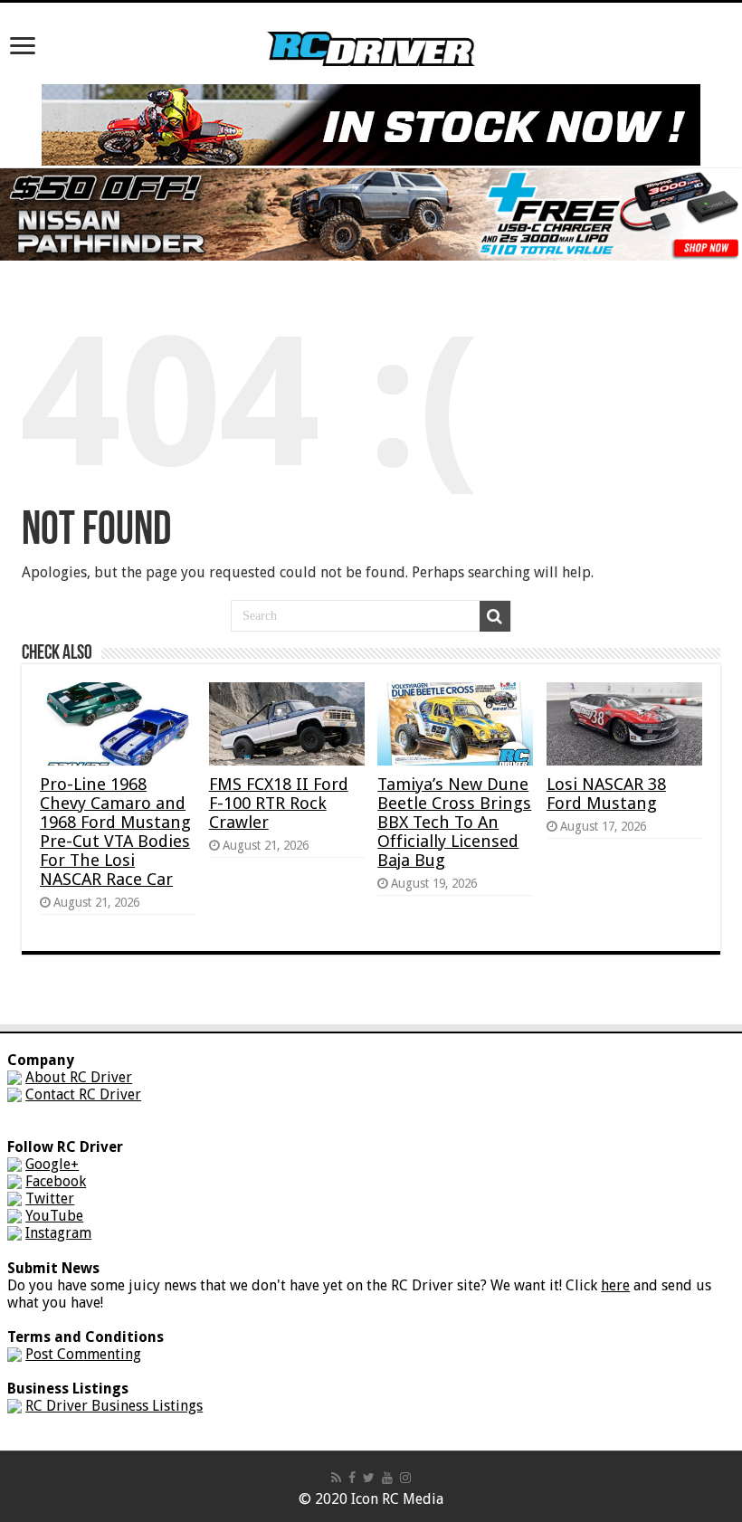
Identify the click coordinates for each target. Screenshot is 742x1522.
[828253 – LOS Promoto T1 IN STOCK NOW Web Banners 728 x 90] (371, 123)
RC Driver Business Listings (114, 1405)
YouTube (54, 1215)
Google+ (52, 1164)
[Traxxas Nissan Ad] (371, 213)
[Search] (495, 616)
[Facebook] (352, 1478)
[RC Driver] (371, 31)
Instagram (58, 1232)
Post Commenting (83, 1354)
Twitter (49, 1198)
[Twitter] (368, 1478)
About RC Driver (78, 1077)
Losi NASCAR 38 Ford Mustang (606, 794)
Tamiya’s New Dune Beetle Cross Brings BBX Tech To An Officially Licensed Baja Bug (454, 822)
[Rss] (336, 1478)
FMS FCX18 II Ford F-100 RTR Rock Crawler (278, 803)
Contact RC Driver (83, 1094)
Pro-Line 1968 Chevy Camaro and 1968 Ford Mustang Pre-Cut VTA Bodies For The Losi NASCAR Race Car (115, 832)
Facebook (55, 1181)
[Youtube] (387, 1478)
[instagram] (405, 1478)
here (615, 1285)
